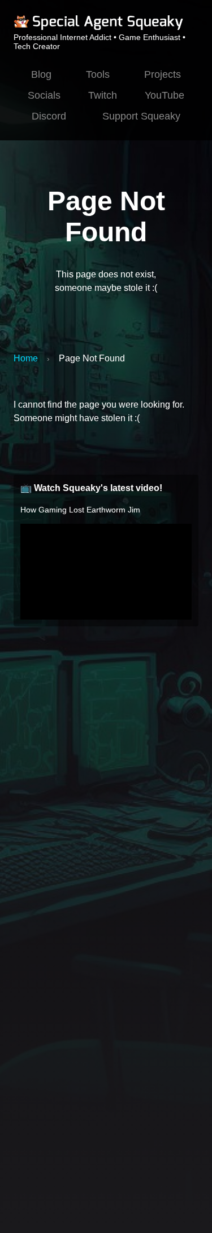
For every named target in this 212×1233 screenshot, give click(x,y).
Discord (49, 116)
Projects (162, 74)
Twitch (102, 95)
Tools (98, 74)
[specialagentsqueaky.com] (98, 28)
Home (26, 358)
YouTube (164, 95)
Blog (41, 74)
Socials (44, 95)
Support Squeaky (141, 116)
